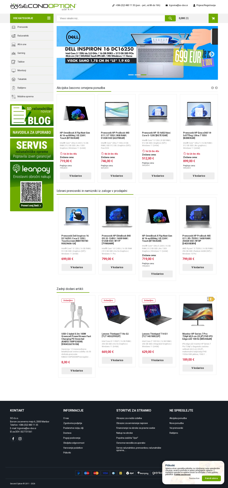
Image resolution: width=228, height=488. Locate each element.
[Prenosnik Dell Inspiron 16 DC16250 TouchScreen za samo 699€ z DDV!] (137, 53)
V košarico (75, 175)
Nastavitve (194, 478)
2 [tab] (136, 76)
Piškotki (67, 452)
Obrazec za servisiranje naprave (132, 423)
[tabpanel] (137, 53)
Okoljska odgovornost (73, 443)
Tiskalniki (22, 79)
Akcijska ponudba (178, 418)
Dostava (67, 433)
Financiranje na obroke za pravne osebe (135, 428)
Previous (61, 52)
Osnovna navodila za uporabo (130, 443)
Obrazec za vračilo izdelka (129, 418)
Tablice (21, 61)
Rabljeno (21, 88)
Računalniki (23, 35)
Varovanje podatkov (73, 448)
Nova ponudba (177, 423)
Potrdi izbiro (211, 478)
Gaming (21, 53)
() (184, 18)
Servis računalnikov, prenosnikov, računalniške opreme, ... (138, 449)
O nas (66, 418)
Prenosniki (22, 27)
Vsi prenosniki (176, 428)
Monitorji (21, 70)
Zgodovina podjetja (72, 423)
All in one (21, 44)
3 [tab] (142, 76)
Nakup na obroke (124, 433)
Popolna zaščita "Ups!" (127, 438)
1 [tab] (129, 76)
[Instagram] (20, 438)
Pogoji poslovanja (71, 438)
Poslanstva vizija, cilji (73, 428)
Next (210, 52)
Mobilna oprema (25, 96)
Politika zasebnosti (182, 475)
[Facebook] (13, 438)
